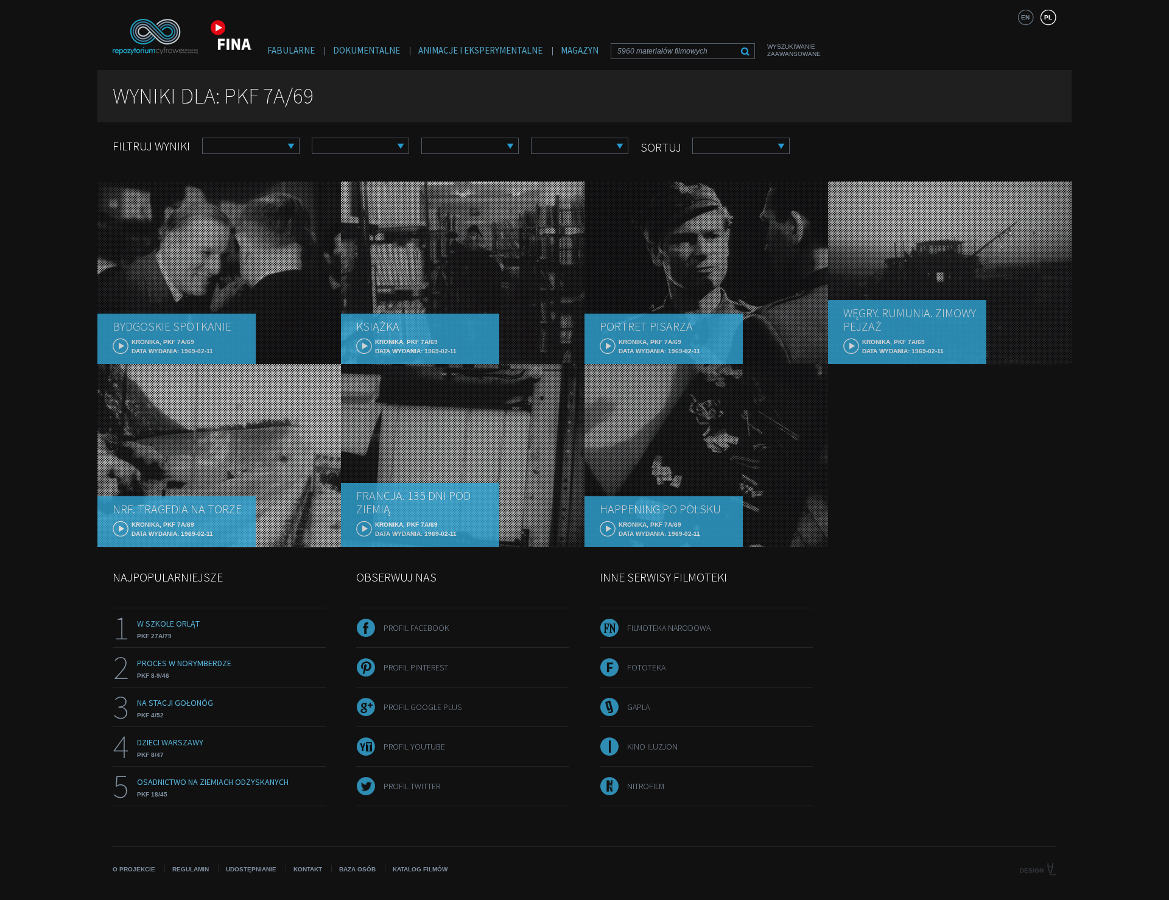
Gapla (638, 706)
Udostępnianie (251, 869)
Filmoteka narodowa (669, 627)
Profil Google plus (423, 706)
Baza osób (357, 869)
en (1025, 17)
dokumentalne (366, 50)
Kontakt (307, 869)
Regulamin (190, 869)
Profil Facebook (416, 627)
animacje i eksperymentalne (480, 50)
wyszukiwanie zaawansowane (794, 50)
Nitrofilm (645, 786)
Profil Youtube (414, 746)
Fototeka (646, 667)
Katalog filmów (420, 869)
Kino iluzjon (652, 746)
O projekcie (134, 869)
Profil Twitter (412, 786)
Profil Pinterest (416, 667)
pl (1048, 17)
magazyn (580, 50)
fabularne (291, 50)
